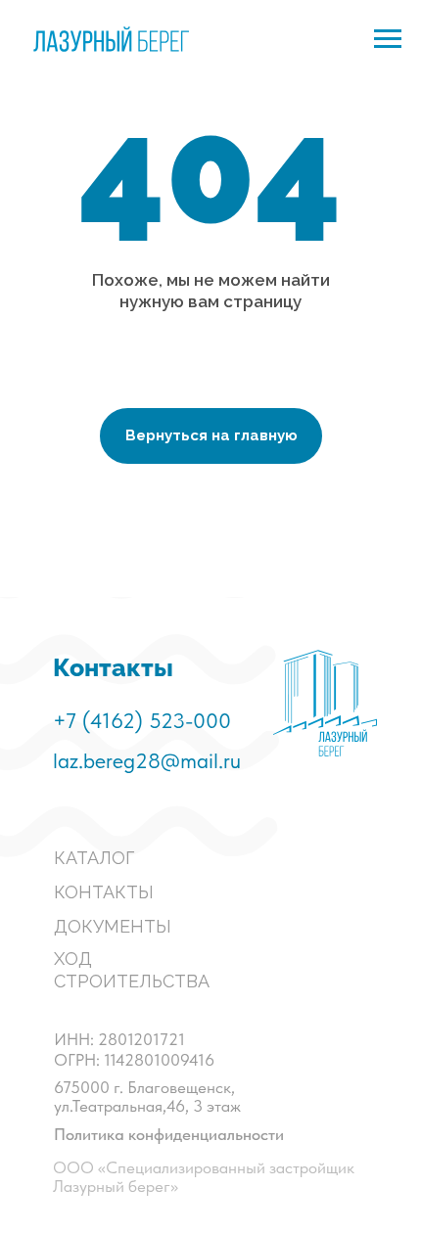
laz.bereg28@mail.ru (147, 760)
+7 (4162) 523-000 (142, 720)
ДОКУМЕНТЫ (112, 926)
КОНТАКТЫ (104, 892)
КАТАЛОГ (94, 857)
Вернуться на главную (211, 435)
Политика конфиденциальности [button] (169, 1134)
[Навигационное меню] (387, 39)
